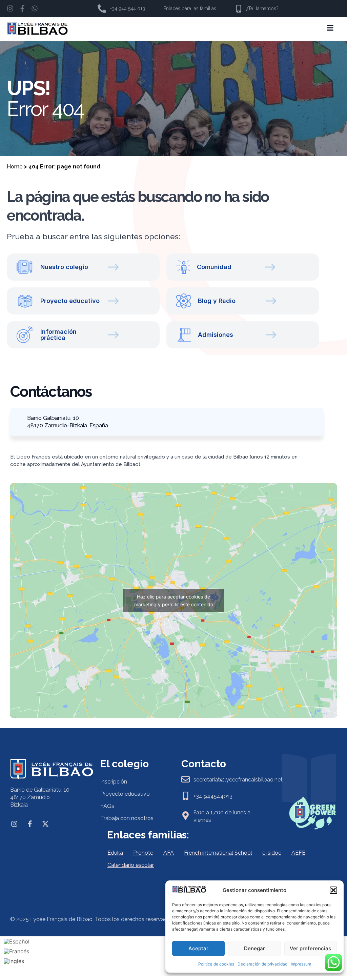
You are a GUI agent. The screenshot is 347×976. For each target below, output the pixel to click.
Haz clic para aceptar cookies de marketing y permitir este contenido (173, 600)
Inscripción (113, 781)
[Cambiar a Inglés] (16, 961)
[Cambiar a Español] (16, 942)
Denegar (254, 948)
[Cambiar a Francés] (16, 951)
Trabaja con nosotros (127, 818)
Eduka (115, 853)
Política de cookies (216, 964)
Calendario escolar (130, 865)
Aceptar (198, 948)
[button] (333, 890)
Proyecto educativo (125, 794)
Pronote (143, 853)
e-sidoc (271, 853)
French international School (218, 853)
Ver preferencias (310, 948)
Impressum (301, 964)
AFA (168, 853)
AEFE (298, 853)
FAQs (107, 806)
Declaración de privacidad (262, 964)
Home (15, 166)
